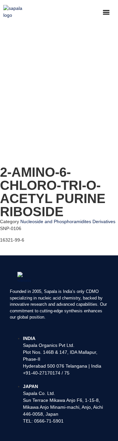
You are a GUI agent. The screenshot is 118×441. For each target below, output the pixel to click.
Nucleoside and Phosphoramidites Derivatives (67, 221)
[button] (106, 12)
